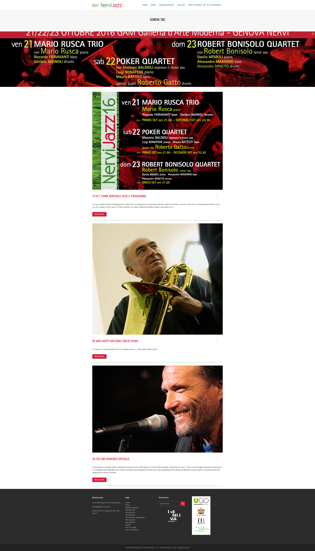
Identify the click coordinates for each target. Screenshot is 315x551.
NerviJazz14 (130, 512)
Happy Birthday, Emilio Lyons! (120, 341)
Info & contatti (131, 527)
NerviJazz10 (130, 520)
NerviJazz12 (130, 515)
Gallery (128, 525)
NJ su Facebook (132, 530)
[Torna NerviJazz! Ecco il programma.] (157, 141)
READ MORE (99, 214)
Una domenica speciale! (115, 458)
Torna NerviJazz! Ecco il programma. (124, 196)
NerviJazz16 (130, 510)
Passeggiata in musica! (101, 507)
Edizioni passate (132, 507)
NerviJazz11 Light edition (135, 517)
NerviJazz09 (130, 522)
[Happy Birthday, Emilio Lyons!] (157, 279)
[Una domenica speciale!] (157, 409)
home (128, 503)
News (128, 505)
